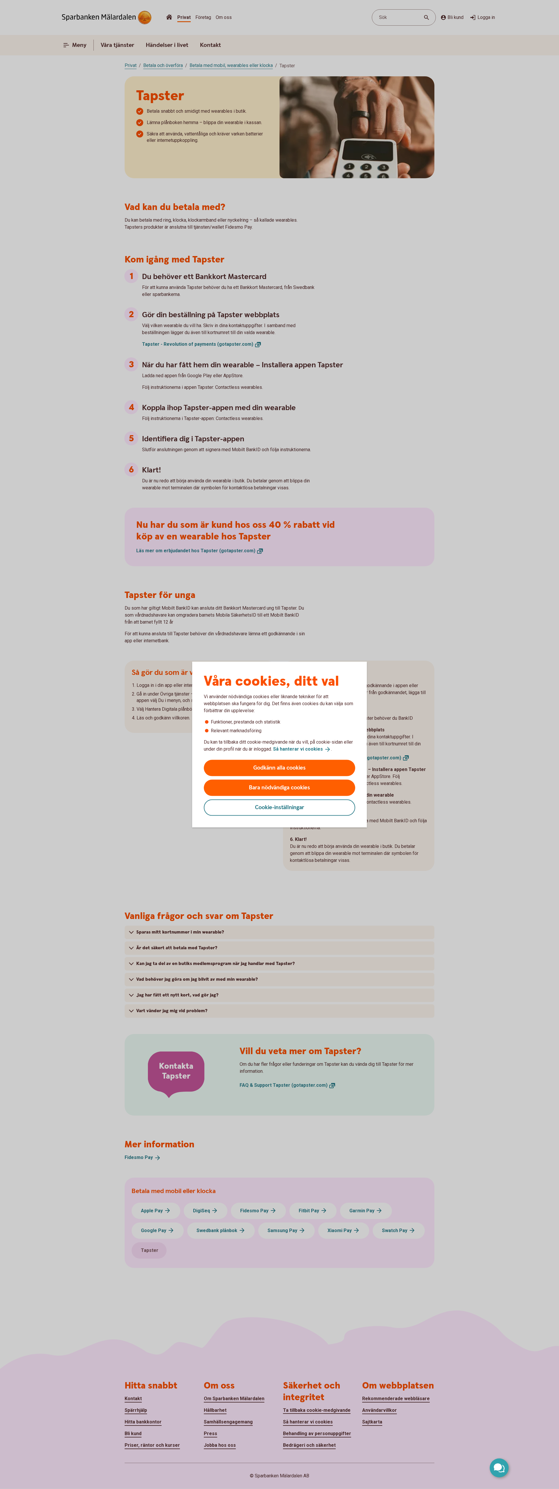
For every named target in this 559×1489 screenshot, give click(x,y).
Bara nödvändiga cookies (279, 787)
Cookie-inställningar (279, 807)
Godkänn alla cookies (279, 767)
